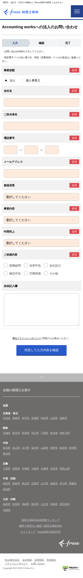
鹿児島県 (65, 504)
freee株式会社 (12, 560)
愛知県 (6, 453)
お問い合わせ (38, 563)
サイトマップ (28, 531)
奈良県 (54, 468)
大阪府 (35, 468)
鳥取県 (6, 483)
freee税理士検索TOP (49, 531)
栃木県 (16, 433)
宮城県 (35, 418)
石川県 (25, 447)
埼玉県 (35, 433)
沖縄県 (6, 510)
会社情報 (27, 560)
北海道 (6, 418)
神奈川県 (65, 433)
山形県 (54, 418)
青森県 (16, 418)
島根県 (16, 483)
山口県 (44, 483)
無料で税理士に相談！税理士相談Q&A (40, 525)
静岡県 (73, 447)
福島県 (63, 418)
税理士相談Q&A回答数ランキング (41, 520)
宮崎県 (54, 504)
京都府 (25, 468)
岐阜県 (63, 447)
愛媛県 (73, 483)
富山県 (16, 447)
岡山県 (25, 483)
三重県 (6, 468)
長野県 (54, 447)
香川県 (63, 483)
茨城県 (6, 433)
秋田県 (44, 418)
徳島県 (54, 483)
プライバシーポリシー (16, 563)
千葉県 (44, 433)
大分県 (44, 504)
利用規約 (51, 560)
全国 (5, 405)
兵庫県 (44, 468)
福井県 (35, 447)
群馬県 (25, 433)
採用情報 (39, 560)
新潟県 (6, 447)
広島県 (35, 483)
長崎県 (25, 504)
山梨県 (44, 447)
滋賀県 (16, 468)
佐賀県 (16, 504)
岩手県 (25, 418)
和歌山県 (65, 468)
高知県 (6, 489)
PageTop (41, 377)
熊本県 (35, 504)
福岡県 (6, 504)
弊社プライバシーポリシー (26, 338)
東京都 (54, 433)
